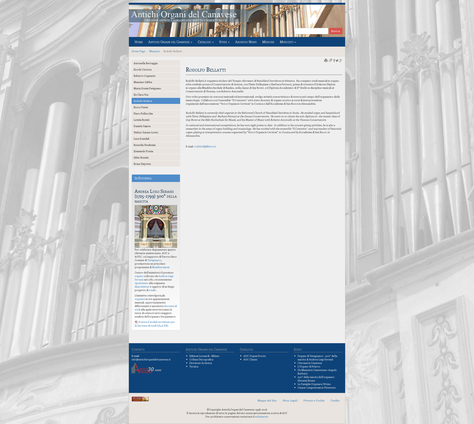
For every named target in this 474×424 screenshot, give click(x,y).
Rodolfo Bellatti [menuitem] (143, 101)
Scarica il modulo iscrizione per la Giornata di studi (155, 323)
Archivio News (246, 42)
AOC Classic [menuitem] (250, 359)
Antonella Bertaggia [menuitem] (146, 63)
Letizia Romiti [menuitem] (141, 119)
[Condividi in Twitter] (337, 60)
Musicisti (287, 42)
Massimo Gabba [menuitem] (143, 82)
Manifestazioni (160, 267)
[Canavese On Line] (140, 398)
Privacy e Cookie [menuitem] (314, 400)
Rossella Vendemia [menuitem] (145, 145)
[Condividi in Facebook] (334, 60)
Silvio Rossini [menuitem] (141, 157)
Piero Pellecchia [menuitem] (143, 113)
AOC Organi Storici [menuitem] (254, 356)
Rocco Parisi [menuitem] (141, 107)
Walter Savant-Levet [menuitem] (146, 132)
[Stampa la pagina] (326, 60)
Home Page (138, 51)
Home (139, 42)
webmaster (261, 416)
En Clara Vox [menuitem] (141, 94)
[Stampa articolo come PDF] (331, 60)
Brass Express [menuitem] (142, 163)
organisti (140, 299)
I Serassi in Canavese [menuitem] (310, 363)
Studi (223, 42)
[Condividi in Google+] (340, 60)
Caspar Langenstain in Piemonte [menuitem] (317, 387)
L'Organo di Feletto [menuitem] (309, 366)
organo (139, 276)
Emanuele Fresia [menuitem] (143, 151)
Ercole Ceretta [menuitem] (142, 69)
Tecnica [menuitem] (193, 366)
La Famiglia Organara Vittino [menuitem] (314, 384)
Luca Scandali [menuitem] (141, 138)
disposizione (142, 286)
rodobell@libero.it (205, 146)
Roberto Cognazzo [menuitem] (145, 75)
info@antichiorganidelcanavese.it (151, 359)
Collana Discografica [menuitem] (201, 359)
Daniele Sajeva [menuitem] (142, 126)
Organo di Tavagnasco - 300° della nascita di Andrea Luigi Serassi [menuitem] (317, 357)
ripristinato (141, 283)
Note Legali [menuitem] (290, 400)
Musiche (268, 42)
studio (152, 290)
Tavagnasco (154, 260)
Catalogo (205, 42)
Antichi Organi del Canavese (169, 42)
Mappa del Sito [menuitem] (267, 400)
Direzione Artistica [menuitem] (200, 363)
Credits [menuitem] (335, 400)
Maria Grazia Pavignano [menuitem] (147, 88)
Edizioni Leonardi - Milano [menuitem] (204, 356)
